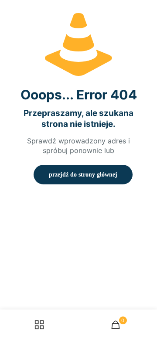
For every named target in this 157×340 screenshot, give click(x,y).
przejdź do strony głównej (83, 174)
